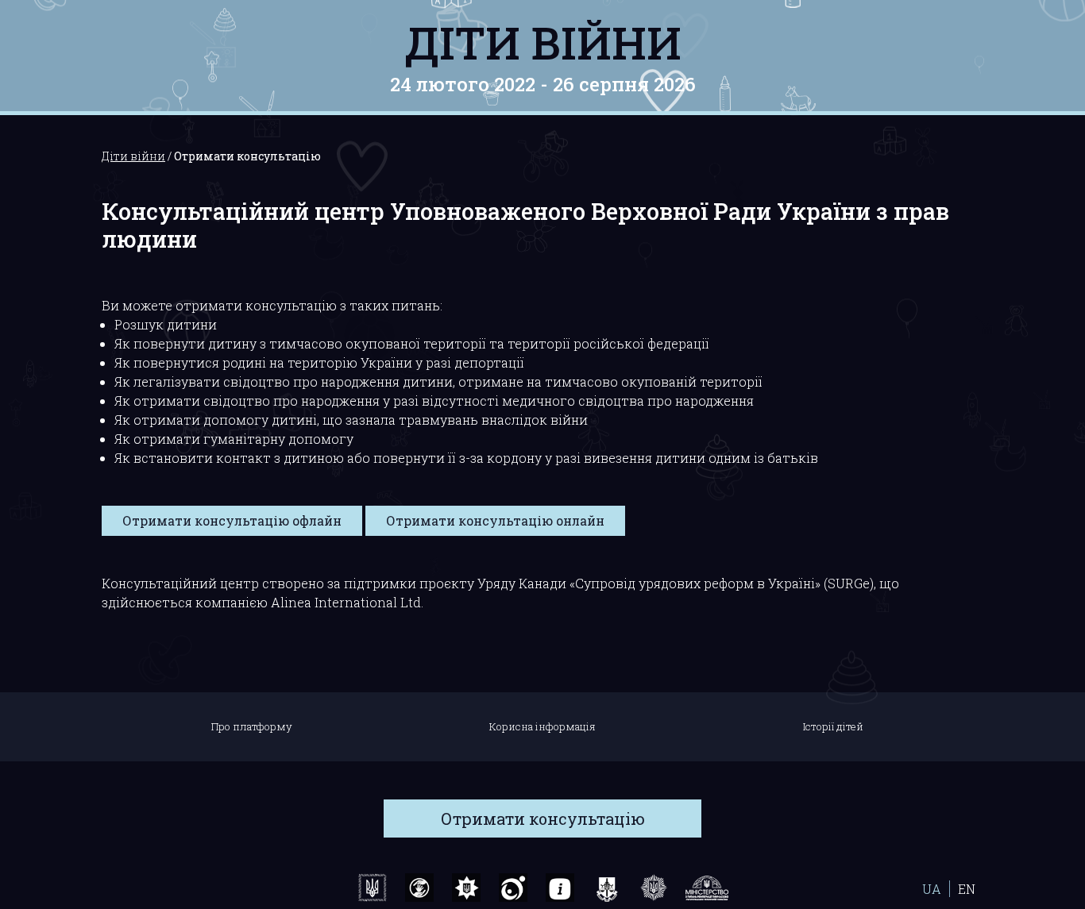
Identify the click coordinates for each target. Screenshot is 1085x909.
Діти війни (543, 42)
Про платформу (251, 726)
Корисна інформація (542, 726)
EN (966, 888)
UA (931, 888)
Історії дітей (833, 726)
